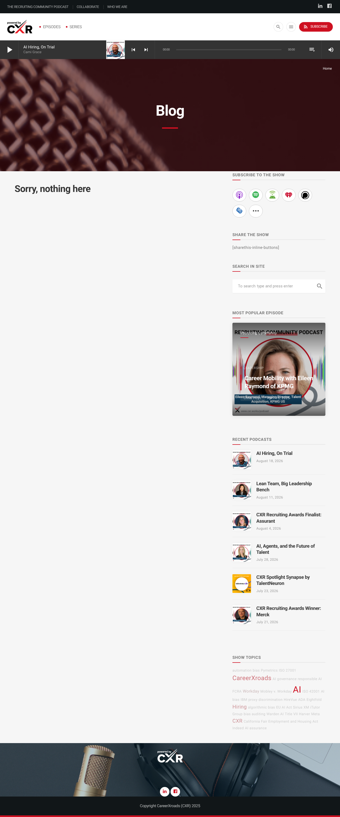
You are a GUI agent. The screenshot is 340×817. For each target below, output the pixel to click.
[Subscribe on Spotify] (256, 195)
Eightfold (314, 700)
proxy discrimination (265, 700)
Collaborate (88, 7)
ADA (301, 700)
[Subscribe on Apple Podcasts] (239, 195)
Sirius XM (301, 708)
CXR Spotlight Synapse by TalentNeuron (283, 580)
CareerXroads (251, 678)
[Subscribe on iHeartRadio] (289, 195)
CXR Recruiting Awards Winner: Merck (288, 611)
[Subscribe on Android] (272, 195)
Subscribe (315, 26)
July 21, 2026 (267, 622)
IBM (244, 700)
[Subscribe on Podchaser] (305, 195)
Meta (315, 714)
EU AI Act (284, 708)
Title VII (291, 714)
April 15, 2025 (278, 398)
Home (327, 69)
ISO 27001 (287, 671)
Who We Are (117, 7)
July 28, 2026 (267, 560)
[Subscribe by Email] (239, 211)
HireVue (290, 700)
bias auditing (254, 714)
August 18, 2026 (269, 461)
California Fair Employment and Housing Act (281, 722)
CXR (237, 721)
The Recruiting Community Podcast (38, 7)
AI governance (284, 679)
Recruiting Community (258, 333)
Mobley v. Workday (276, 692)
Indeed (238, 728)
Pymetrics (269, 671)
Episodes (52, 26)
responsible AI (310, 679)
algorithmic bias (261, 708)
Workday (251, 691)
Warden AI (275, 714)
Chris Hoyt (252, 398)
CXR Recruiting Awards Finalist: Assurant (288, 518)
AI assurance (256, 728)
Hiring (239, 707)
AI (297, 690)
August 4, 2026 (268, 529)
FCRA (237, 692)
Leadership (254, 368)
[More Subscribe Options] (256, 211)
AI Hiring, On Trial (39, 47)
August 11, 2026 (269, 498)
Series (76, 26)
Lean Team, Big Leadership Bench (284, 487)
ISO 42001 (311, 692)
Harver (304, 714)
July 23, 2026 (267, 591)
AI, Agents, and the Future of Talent (285, 549)
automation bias (246, 671)
